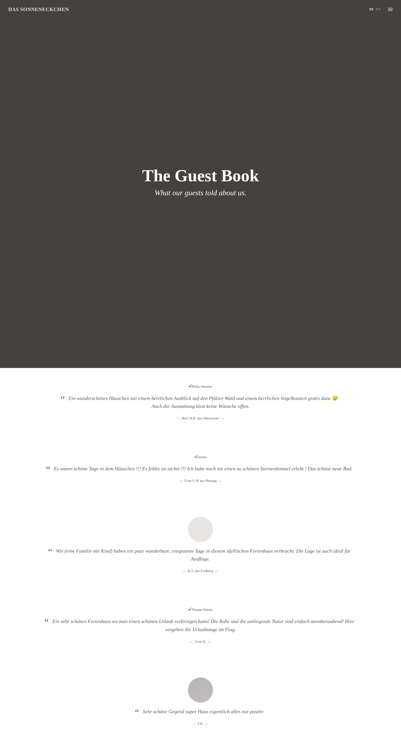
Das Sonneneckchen (38, 9)
